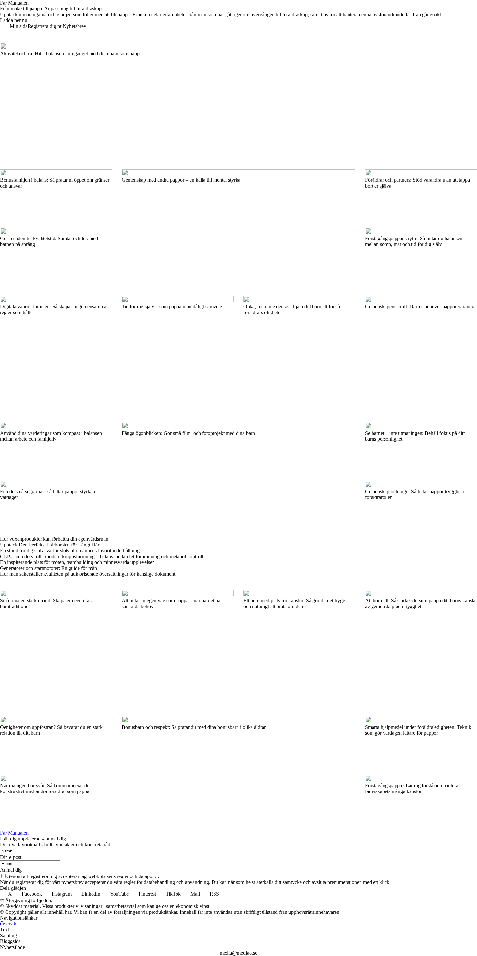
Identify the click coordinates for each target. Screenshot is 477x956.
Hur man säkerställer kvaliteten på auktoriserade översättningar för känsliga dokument (87, 574)
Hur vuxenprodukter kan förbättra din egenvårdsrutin (54, 539)
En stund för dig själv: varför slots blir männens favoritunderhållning (70, 550)
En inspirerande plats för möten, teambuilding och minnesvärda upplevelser (77, 562)
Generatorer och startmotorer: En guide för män (48, 568)
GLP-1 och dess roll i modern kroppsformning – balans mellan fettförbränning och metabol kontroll (101, 556)
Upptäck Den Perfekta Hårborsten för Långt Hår (49, 544)
